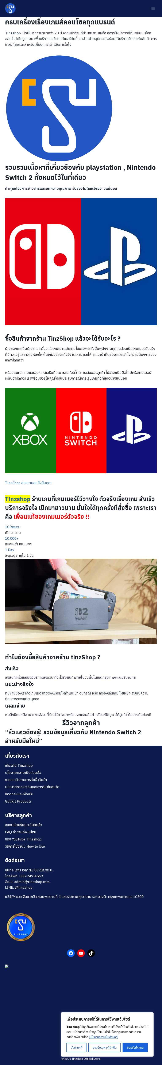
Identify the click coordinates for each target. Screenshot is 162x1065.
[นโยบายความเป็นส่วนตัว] (103, 1037)
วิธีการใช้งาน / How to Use (25, 846)
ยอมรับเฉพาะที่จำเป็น (105, 1047)
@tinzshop (23, 887)
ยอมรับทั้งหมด (135, 1047)
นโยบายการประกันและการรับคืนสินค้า (32, 787)
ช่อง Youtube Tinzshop (23, 839)
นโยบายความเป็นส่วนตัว (23, 772)
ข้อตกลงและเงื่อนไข (19, 794)
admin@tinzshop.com (32, 881)
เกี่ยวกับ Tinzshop (19, 765)
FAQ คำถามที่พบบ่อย (20, 832)
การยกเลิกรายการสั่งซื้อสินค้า (26, 779)
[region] (107, 1034)
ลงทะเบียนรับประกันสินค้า (23, 825)
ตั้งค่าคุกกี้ (76, 1047)
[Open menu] (153, 8)
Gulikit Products (18, 801)
